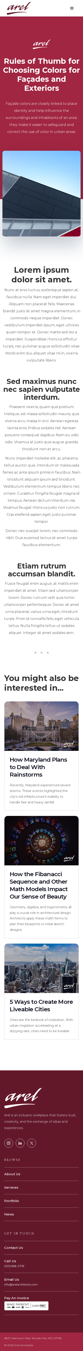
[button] (72, 8)
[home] (17, 8)
